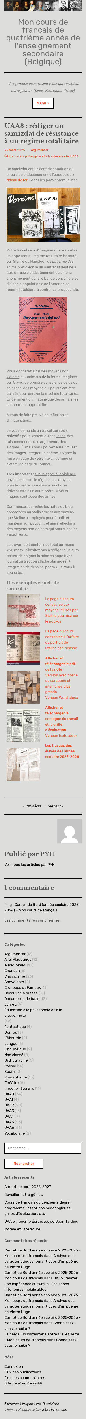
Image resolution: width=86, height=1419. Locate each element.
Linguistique (15, 1049)
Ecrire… (10, 1004)
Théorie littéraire (19, 1088)
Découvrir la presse (21, 993)
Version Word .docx (61, 697)
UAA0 (9, 1094)
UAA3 (74, 156)
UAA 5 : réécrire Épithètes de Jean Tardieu (41, 1221)
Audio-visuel (15, 965)
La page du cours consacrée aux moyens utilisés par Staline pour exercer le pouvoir (61, 610)
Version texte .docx (61, 735)
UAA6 (9, 1127)
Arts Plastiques (17, 959)
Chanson (12, 970)
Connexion (13, 1366)
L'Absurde (12, 1038)
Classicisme (14, 976)
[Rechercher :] (43, 1148)
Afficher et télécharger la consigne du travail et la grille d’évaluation (61, 718)
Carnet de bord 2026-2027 (27, 1186)
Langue (10, 1043)
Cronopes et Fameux (22, 987)
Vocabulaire (14, 1133)
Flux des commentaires (24, 1377)
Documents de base (21, 998)
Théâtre (11, 1082)
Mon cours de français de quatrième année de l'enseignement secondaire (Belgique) (43, 41)
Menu (41, 103)
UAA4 (9, 1116)
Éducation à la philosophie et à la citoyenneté (36, 156)
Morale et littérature (22, 1229)
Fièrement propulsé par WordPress (31, 1403)
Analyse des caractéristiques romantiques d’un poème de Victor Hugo (41, 1261)
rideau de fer (17, 180)
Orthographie (16, 1060)
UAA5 (9, 1122)
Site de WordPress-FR (23, 1383)
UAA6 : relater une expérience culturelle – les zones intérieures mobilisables (40, 1283)
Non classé (13, 1055)
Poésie (10, 1066)
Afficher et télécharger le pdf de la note (60, 664)
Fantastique (15, 1026)
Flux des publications (22, 1372)
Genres (10, 1032)
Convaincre (14, 982)
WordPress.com (54, 1409)
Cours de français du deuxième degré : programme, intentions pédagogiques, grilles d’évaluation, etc (37, 1208)
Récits (10, 1071)
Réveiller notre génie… (23, 1194)
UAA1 (8, 1099)
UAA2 (9, 1105)
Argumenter (39, 150)
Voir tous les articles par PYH (29, 864)
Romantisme (15, 1077)
